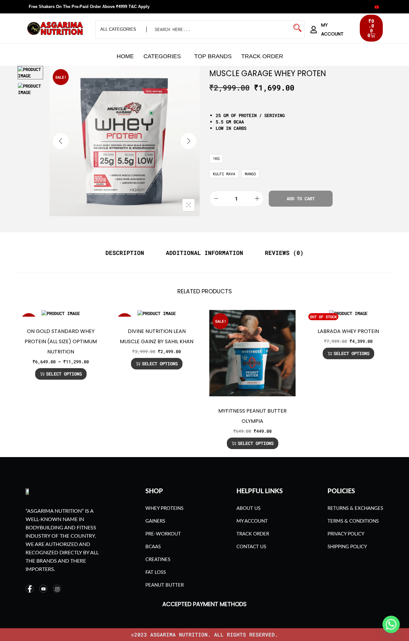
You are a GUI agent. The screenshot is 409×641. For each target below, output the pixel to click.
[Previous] (61, 141)
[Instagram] (357, 7)
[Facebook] (337, 7)
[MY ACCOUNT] (313, 29)
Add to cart (301, 198)
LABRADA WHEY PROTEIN (348, 331)
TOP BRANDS (213, 56)
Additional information (204, 252)
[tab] (124, 252)
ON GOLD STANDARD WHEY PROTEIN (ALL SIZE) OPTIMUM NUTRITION (61, 341)
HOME (125, 56)
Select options (64, 374)
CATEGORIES (162, 56)
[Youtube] (376, 7)
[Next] (189, 141)
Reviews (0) (284, 252)
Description (124, 252)
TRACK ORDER (262, 56)
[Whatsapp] (391, 624)
